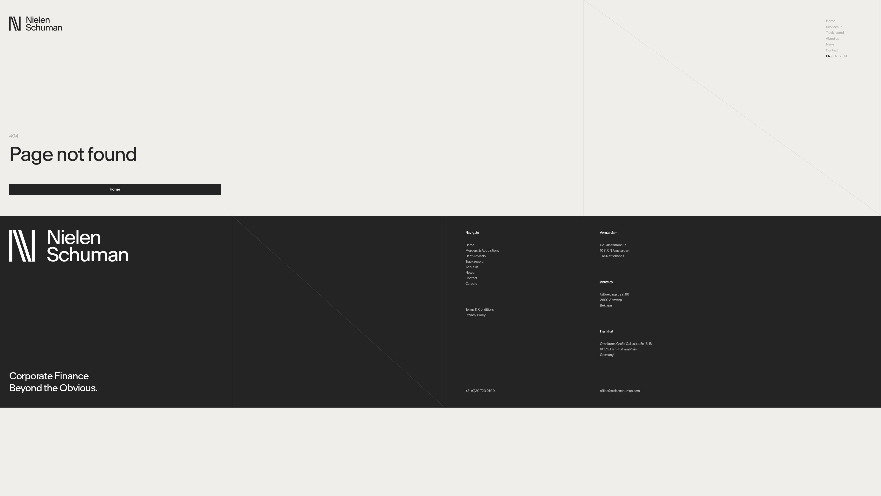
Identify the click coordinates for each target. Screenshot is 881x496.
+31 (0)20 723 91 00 (480, 391)
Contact (832, 50)
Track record (835, 33)
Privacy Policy (476, 315)
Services (832, 27)
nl (837, 56)
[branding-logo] (35, 24)
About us (832, 39)
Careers (471, 284)
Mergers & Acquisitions (482, 250)
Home (830, 21)
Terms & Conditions (480, 309)
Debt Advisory (476, 256)
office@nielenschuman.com (620, 391)
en (828, 56)
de (846, 56)
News (830, 44)
